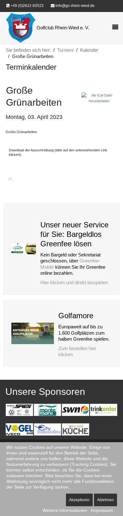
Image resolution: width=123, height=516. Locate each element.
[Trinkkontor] (103, 409)
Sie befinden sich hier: (28, 50)
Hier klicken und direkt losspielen (74, 282)
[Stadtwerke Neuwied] (75, 409)
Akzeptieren (79, 500)
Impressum (102, 510)
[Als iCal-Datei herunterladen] (99, 98)
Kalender (89, 50)
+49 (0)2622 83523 (26, 5)
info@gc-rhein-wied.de (75, 5)
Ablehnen (105, 500)
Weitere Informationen (65, 510)
